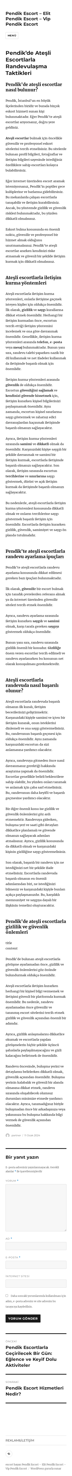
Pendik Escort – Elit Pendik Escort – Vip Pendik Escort (28, 19)
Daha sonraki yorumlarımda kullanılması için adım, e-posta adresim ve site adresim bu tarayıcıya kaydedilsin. (36, 1301)
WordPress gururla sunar (46, 1468)
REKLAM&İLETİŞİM (20, 1440)
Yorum (12, 1180)
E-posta (13, 1257)
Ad (9, 1238)
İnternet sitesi (18, 1276)
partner (16, 1135)
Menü (12, 35)
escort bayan (13, 1464)
